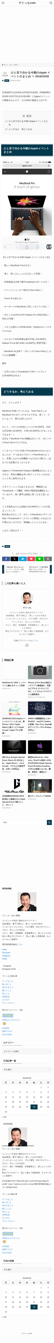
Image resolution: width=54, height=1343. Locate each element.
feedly (4, 959)
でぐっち (27, 607)
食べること (7, 984)
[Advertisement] (27, 34)
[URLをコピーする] (48, 559)
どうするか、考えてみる (20, 129)
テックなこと (7, 981)
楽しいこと (7, 990)
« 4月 (4, 1117)
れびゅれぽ (7, 1034)
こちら (35, 640)
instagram (6, 956)
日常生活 (6, 997)
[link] (27, 645)
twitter (4, 949)
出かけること (7, 987)
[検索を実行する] (49, 822)
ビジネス (6, 1000)
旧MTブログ (7, 1031)
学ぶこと (6, 993)
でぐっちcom (27, 3)
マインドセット (8, 1003)
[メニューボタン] (3, 3)
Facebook (6, 952)
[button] (6, 559)
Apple (6, 80)
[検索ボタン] (51, 3)
